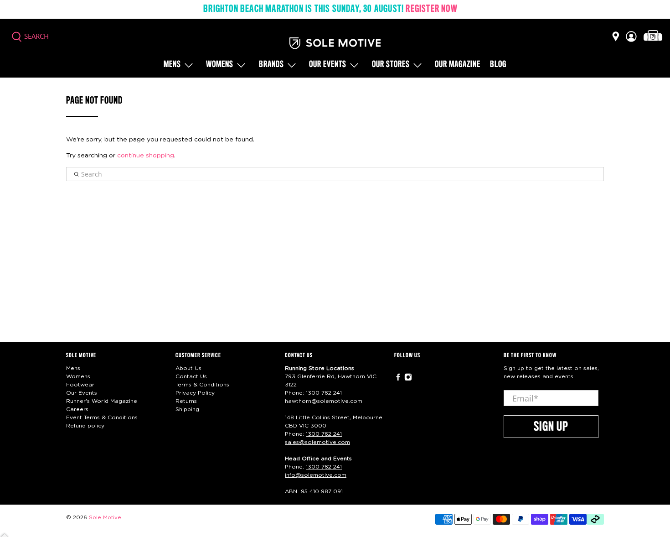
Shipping (187, 409)
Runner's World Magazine (101, 401)
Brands (271, 65)
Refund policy (85, 425)
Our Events (81, 393)
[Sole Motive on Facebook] (398, 379)
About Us (188, 368)
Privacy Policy (195, 393)
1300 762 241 (324, 393)
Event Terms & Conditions (102, 417)
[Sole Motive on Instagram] (408, 379)
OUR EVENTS (327, 65)
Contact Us (191, 376)
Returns (186, 401)
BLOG (498, 65)
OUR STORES (391, 65)
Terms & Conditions (202, 384)
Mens (172, 65)
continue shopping (145, 155)
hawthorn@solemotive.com (323, 401)
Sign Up (551, 427)
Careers (77, 409)
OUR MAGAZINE (457, 65)
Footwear (80, 384)
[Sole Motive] (335, 43)
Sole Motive (105, 517)
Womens (219, 65)
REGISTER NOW (431, 9)
